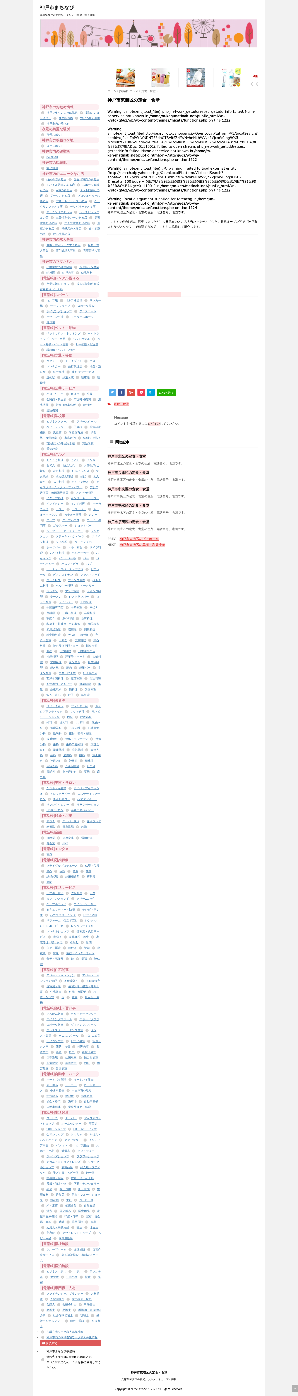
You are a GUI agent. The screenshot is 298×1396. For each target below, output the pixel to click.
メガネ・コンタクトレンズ (63, 1162)
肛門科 (91, 766)
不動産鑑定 (93, 981)
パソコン (61, 1145)
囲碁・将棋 (63, 1046)
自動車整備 (91, 1101)
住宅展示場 (53, 986)
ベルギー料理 (64, 586)
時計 (61, 1222)
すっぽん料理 (64, 476)
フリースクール (86, 421)
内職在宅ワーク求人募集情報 (64, 1332)
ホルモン (52, 591)
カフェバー (79, 509)
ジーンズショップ (57, 1156)
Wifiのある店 (64, 190)
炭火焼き (74, 662)
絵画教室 (71, 1057)
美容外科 (52, 766)
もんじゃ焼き (80, 482)
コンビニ (52, 1118)
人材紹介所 (57, 1299)
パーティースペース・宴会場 (64, 569)
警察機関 (52, 410)
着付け (72, 948)
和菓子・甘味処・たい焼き (63, 624)
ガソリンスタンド (57, 899)
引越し (74, 942)
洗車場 (72, 1101)
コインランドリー (85, 904)
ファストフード (90, 575)
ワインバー (66, 602)
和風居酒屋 (53, 629)
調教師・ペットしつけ (60, 350)
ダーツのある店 (60, 196)
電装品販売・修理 (79, 1107)
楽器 (59, 1052)
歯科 (56, 744)
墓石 (49, 871)
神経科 (73, 761)
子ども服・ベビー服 (66, 1173)
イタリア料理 (54, 498)
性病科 (57, 733)
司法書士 (89, 1304)
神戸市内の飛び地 (57, 123)
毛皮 (49, 1189)
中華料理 (76, 607)
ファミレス (53, 580)
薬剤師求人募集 (66, 250)
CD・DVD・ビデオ (85, 1129)
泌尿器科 (58, 750)
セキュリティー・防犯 (60, 909)
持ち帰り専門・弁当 (66, 646)
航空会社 (58, 372)
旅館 (88, 1277)
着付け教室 (89, 1052)
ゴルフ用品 (82, 1145)
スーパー (71, 1118)
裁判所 (87, 405)
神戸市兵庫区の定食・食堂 (128, 472)
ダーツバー (53, 547)
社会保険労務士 (63, 1315)
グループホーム (56, 1249)
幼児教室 (68, 273)
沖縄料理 (52, 657)
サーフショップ (60, 306)
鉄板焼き (56, 689)
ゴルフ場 (52, 300)
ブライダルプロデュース (62, 866)
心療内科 (74, 728)
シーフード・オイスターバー (64, 531)
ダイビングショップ (59, 311)
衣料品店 (67, 1167)
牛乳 (69, 1200)
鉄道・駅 (68, 377)
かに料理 (58, 471)
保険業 (50, 838)
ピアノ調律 (90, 915)
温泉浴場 (68, 827)
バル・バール (67, 558)
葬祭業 (91, 876)
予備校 (78, 427)
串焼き (94, 607)
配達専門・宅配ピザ (59, 684)
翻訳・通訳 (77, 1321)
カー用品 (52, 1085)
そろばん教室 (54, 1014)
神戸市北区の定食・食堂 (127, 456)
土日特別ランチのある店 (71, 217)
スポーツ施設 (85, 306)
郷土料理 (95, 678)
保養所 (54, 1277)
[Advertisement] (187, 57)
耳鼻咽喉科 (72, 766)
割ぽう (50, 618)
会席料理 (89, 613)
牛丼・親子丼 (67, 673)
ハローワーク (54, 394)
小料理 (63, 640)
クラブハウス (70, 520)
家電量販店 (66, 1238)
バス (92, 361)
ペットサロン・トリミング (63, 333)
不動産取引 (71, 981)
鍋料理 (73, 689)
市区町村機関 (82, 399)
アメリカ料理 (84, 493)
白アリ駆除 (53, 948)
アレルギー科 (79, 706)
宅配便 (57, 937)
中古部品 (52, 1096)
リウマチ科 (77, 711)
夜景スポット (54, 135)
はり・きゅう (54, 706)
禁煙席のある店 (71, 228)
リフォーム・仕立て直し (62, 920)
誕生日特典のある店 (86, 179)
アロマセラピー (60, 794)
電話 (84, 959)
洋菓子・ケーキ (75, 657)
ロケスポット (54, 146)
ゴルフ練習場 (73, 300)
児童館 (57, 432)
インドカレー (54, 504)
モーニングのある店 (59, 212)
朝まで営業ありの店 (77, 223)
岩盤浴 (50, 827)
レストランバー (79, 596)
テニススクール (69, 1036)
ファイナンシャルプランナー (64, 1293)
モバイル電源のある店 (60, 185)
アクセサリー (72, 1140)
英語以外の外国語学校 (60, 443)
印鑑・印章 (71, 1216)
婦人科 (64, 722)
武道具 (66, 1151)
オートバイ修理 (56, 1079)
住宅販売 (56, 992)
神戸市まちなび (57, 7)
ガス (92, 893)
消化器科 (77, 750)
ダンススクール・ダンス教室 (64, 1030)
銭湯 (84, 827)
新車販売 (86, 1096)
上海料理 (86, 602)
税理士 (84, 1315)
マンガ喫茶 (72, 591)
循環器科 (56, 728)
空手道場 (52, 1057)
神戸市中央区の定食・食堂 (128, 489)
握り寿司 (91, 646)
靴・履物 (65, 1189)
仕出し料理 (69, 613)
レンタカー (53, 366)
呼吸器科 (86, 717)
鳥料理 (85, 695)
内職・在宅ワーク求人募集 (63, 245)
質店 (56, 953)
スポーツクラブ (89, 1019)
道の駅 (50, 377)
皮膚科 (67, 755)
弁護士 (66, 1310)
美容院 (50, 1233)
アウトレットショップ (76, 1233)
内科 (70, 717)
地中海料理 (53, 635)
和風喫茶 (93, 624)
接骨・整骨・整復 (80, 733)
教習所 (69, 1096)
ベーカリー (87, 586)
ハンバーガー (80, 553)
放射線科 (52, 739)
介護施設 (79, 1249)
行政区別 (52, 157)
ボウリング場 (54, 317)
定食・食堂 (121, 404)
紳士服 (90, 1173)
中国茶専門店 (54, 607)
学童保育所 (76, 432)
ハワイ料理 (57, 553)
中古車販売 (57, 1090)
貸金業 (50, 843)
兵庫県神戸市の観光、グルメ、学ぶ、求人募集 (149, 1379)
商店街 (93, 1123)
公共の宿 (71, 1277)
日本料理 (65, 651)
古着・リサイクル (82, 1178)
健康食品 (71, 1205)
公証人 (50, 1304)
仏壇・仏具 (92, 866)
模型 (72, 1052)
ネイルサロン (61, 799)
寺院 (62, 871)
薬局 (87, 772)
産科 (53, 755)
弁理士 (50, 1310)
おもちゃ (76, 1134)
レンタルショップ (57, 931)
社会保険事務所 (66, 405)
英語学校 (88, 443)
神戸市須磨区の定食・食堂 (128, 522)
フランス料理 (76, 580)
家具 (93, 1222)
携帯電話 (77, 1222)
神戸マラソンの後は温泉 (62, 113)
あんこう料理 (54, 460)
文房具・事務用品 (57, 1227)
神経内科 (56, 761)
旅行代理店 (75, 366)
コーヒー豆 (86, 1200)
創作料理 (68, 618)
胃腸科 (50, 772)
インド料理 (78, 504)
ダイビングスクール (83, 1025)
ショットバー (83, 525)
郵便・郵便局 (54, 959)
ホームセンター (71, 1123)
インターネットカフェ (85, 498)
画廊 (49, 854)
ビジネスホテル (56, 1271)
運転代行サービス (83, 372)
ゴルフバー (60, 525)
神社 (88, 871)
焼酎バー (85, 667)
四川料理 (89, 629)
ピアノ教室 (78, 1041)
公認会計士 (69, 1304)
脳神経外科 (69, 772)
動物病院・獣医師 (87, 344)
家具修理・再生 (79, 937)
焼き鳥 (54, 667)
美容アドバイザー (82, 810)
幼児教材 (86, 273)
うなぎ (91, 460)
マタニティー (85, 1151)
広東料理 (80, 640)
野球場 (50, 322)
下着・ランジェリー (86, 1184)
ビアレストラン (63, 575)
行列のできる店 (56, 179)
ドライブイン (73, 361)
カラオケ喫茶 (72, 514)
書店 (79, 1227)
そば (83, 476)
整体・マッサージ (76, 739)
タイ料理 (61, 542)
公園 (89, 394)
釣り (87, 1063)
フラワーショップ (88, 1156)
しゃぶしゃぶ (80, 471)
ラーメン (56, 596)
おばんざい (69, 465)
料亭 (49, 651)
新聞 (89, 942)
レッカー (71, 1085)
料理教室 (83, 1046)
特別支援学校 (91, 438)
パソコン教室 (54, 1041)
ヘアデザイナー (87, 799)
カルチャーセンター (83, 1014)
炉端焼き (56, 662)
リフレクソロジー (57, 805)
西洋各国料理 (54, 678)
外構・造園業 (77, 992)
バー (86, 558)
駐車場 (85, 377)
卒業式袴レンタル (57, 284)
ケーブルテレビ (56, 904)
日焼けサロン (54, 810)
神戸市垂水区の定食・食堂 (128, 505)
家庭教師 (70, 438)
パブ (89, 564)
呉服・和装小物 (56, 1184)
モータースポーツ (82, 317)
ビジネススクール (57, 421)
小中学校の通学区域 (59, 267)
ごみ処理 (76, 893)
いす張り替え (54, 893)
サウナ (50, 821)
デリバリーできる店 (83, 207)
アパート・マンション (60, 975)
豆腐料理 (76, 678)
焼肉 (69, 667)
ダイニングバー (84, 542)
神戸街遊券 (66, 118)
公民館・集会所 (56, 399)
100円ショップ (56, 1129)
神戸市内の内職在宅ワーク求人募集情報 (72, 1337)
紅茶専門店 (90, 673)
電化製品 (65, 1211)
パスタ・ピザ (70, 564)
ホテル (78, 1271)
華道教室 (71, 1063)
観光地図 (52, 168)
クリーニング (85, 899)
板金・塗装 (53, 1101)
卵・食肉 (84, 1189)
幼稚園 (50, 273)
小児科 (79, 722)
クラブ (50, 520)
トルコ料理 (75, 547)
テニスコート (87, 311)
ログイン (154, 424)
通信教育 (52, 449)
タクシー (52, 361)
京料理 (50, 613)
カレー (93, 514)
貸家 (74, 997)
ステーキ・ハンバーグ (70, 536)
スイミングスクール (59, 1019)
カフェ (60, 509)
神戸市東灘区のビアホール (139, 539)
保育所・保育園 (89, 267)
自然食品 (89, 1205)
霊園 (49, 882)
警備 (87, 948)
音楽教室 (61, 1068)
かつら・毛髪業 (56, 788)
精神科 (89, 761)
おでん (50, 465)
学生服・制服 (54, 1178)
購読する (51, 1343)
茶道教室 (52, 1063)
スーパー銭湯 (70, 821)
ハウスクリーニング (63, 915)
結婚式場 (52, 876)
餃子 (71, 695)
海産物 (54, 1200)
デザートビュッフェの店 (71, 201)
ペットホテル (81, 339)
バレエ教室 (93, 1036)
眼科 (82, 755)
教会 (75, 871)
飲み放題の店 (61, 234)
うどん (75, 460)
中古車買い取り (82, 1090)
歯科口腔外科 (74, 744)
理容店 (94, 1227)
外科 (49, 722)
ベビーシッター (56, 427)
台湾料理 (86, 618)
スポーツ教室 (54, 1025)
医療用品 (84, 1211)
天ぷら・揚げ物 (78, 635)
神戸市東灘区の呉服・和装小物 (142, 545)
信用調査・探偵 (82, 1299)
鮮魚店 (60, 1194)
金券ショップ (54, 1134)
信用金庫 (68, 838)
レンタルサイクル (82, 926)
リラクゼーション (88, 805)
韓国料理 (90, 689)
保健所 (75, 394)
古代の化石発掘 (90, 118)
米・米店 (52, 1205)
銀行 (65, 843)
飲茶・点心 (53, 695)
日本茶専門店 (86, 651)
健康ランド (94, 821)
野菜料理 (85, 684)
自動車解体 (53, 1107)
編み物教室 (91, 1057)
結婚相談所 (72, 876)
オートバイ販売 (84, 1079)
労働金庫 (86, 838)
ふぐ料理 (58, 482)
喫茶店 (72, 629)
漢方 (49, 1211)
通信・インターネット (80, 953)
